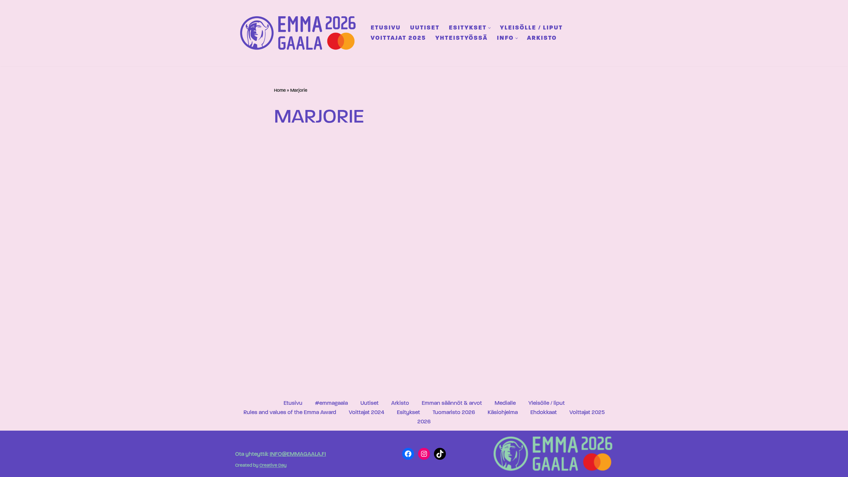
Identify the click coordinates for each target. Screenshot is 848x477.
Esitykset (408, 412)
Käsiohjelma (503, 412)
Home (280, 90)
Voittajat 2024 (366, 412)
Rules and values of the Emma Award (289, 412)
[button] (489, 28)
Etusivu (386, 28)
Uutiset (425, 28)
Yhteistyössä (461, 38)
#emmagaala (331, 403)
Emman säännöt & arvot (452, 403)
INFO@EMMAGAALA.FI (298, 454)
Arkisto (542, 38)
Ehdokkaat (543, 412)
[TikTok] (440, 454)
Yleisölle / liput (531, 28)
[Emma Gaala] (299, 33)
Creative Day (273, 465)
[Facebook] (408, 454)
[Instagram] (424, 454)
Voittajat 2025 (398, 38)
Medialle (505, 403)
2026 (424, 422)
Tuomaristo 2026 (454, 412)
